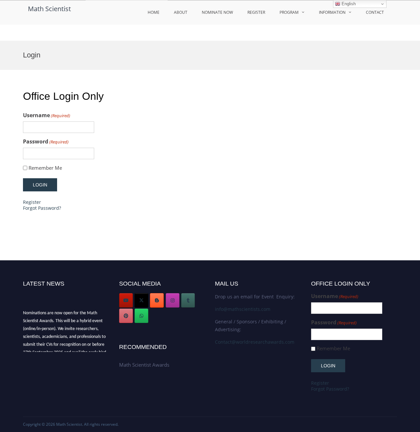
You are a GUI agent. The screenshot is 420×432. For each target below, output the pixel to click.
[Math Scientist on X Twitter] (141, 300)
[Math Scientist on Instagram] (172, 300)
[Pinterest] (126, 316)
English (348, 3)
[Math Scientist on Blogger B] (157, 300)
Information (332, 12)
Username (46, 115)
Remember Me (45, 168)
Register (256, 12)
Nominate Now (217, 12)
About (180, 12)
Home (153, 12)
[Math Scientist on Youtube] (126, 300)
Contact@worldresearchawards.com (254, 342)
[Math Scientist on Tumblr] (188, 300)
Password (46, 141)
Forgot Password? (42, 208)
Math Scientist (49, 8)
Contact (375, 12)
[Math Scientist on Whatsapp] (141, 316)
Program (289, 12)
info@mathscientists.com (242, 309)
